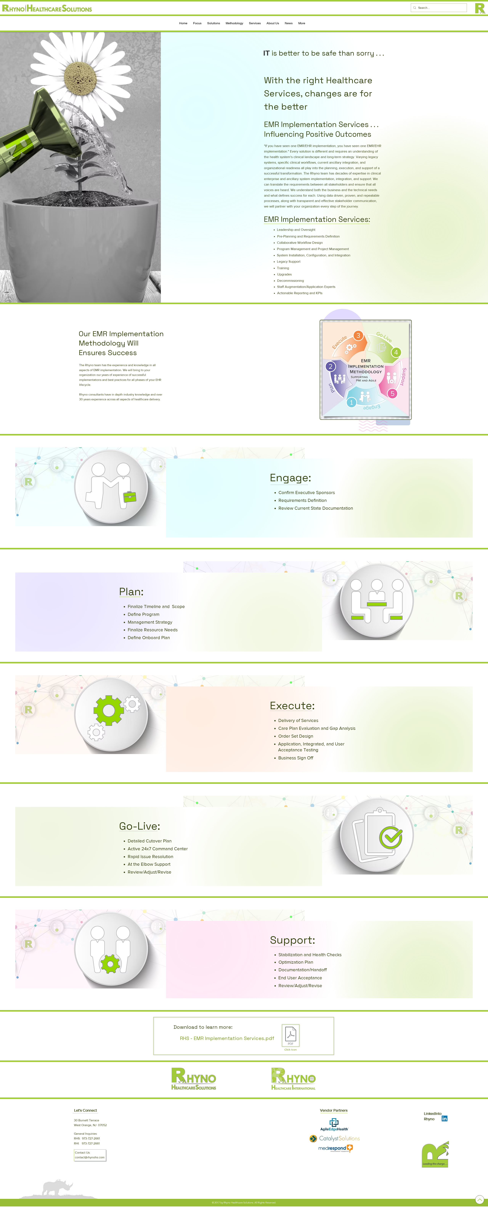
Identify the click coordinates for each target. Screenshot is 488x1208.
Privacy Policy (209, 1132)
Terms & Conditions (213, 1124)
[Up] (479, 1199)
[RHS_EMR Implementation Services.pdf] (290, 1036)
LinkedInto (432, 1113)
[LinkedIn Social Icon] (444, 1118)
